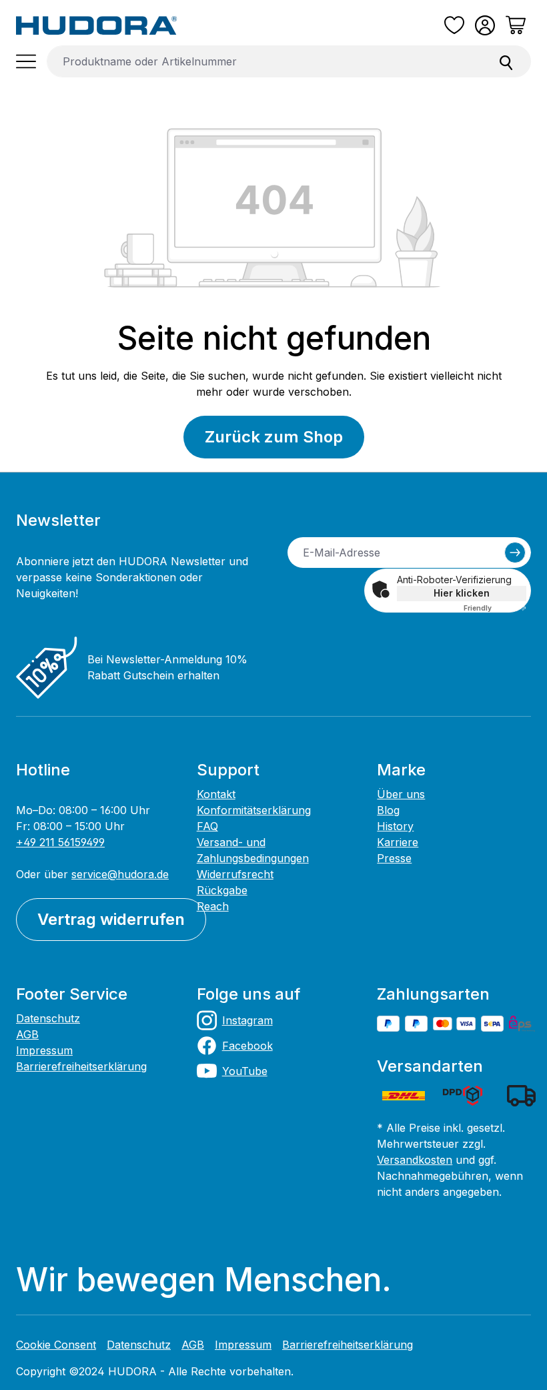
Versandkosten (414, 1159)
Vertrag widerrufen (111, 919)
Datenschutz (48, 1018)
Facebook (247, 1045)
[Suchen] (506, 61)
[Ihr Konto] (485, 25)
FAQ (207, 826)
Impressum (44, 1050)
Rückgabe (222, 890)
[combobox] (264, 61)
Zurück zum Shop (274, 436)
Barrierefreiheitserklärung (81, 1066)
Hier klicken (462, 593)
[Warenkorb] (515, 25)
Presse (394, 858)
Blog (388, 810)
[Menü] (26, 61)
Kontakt (216, 794)
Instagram (247, 1020)
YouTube (244, 1071)
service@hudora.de (120, 874)
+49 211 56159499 (60, 842)
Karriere (397, 842)
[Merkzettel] (454, 25)
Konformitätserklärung (254, 810)
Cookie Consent (56, 1344)
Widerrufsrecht (235, 874)
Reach (213, 906)
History (395, 826)
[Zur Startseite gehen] (96, 25)
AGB (27, 1034)
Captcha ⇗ (495, 608)
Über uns (401, 794)
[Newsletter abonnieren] (515, 552)
